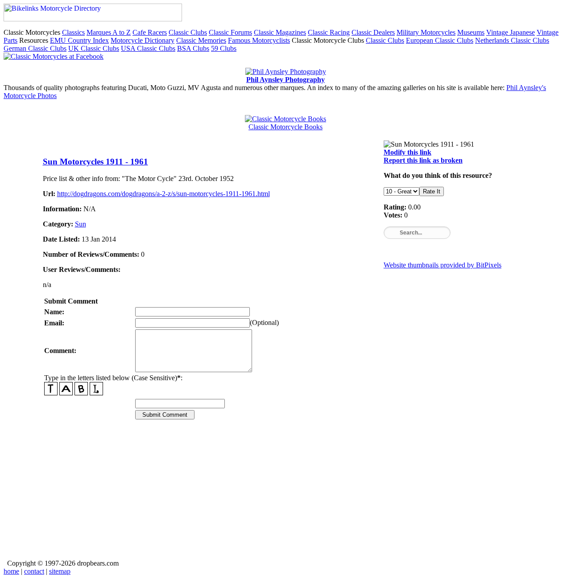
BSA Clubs (193, 48)
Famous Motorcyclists (259, 40)
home (11, 571)
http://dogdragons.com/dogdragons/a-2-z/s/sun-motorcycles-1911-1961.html (163, 193)
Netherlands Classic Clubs (512, 40)
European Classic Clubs (439, 40)
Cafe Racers (149, 32)
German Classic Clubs (35, 48)
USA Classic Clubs (148, 48)
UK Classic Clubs (93, 48)
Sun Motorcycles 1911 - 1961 (95, 161)
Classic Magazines (280, 32)
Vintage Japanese (510, 32)
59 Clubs (223, 48)
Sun (80, 224)
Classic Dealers (373, 32)
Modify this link (407, 152)
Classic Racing (329, 32)
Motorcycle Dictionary (142, 40)
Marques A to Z (109, 32)
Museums (470, 32)
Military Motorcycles (426, 32)
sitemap (59, 571)
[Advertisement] (286, 495)
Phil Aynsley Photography (285, 79)
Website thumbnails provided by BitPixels (442, 265)
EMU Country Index (79, 40)
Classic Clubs (188, 32)
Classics (73, 32)
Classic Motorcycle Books (285, 127)
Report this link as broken (423, 160)
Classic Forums (230, 32)
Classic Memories (201, 40)
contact (34, 571)
